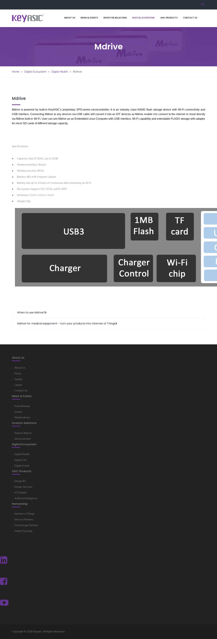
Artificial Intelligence (25, 499)
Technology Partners (26, 525)
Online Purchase (23, 531)
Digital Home (21, 466)
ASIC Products (168, 18)
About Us (69, 18)
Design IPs (20, 481)
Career (18, 385)
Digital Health (59, 71)
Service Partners (23, 520)
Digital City (20, 460)
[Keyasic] (28, 18)
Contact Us (190, 18)
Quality (18, 379)
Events (18, 412)
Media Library (22, 418)
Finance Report (23, 433)
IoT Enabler (20, 493)
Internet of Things (24, 514)
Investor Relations (115, 18)
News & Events (89, 18)
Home (15, 71)
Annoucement (22, 439)
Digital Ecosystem (143, 18)
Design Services (23, 487)
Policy (17, 374)
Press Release (22, 406)
